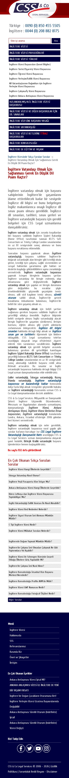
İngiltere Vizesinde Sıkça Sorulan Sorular (29, 156)
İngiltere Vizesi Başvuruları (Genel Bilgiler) (30, 64)
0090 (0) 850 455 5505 (42, 25)
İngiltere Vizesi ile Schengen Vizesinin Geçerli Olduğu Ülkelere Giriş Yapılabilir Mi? (31, 558)
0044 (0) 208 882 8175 (41, 31)
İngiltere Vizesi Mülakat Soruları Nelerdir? (29, 530)
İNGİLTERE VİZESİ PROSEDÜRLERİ (27, 52)
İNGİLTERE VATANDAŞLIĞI (22, 127)
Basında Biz (16, 651)
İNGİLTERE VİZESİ (19, 46)
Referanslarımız (18, 646)
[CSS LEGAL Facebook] (21, 748)
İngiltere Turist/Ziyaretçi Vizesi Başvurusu (30, 69)
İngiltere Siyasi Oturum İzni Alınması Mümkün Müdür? (31, 517)
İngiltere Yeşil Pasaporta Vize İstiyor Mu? (29, 481)
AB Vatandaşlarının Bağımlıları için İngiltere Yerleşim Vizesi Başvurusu (30, 85)
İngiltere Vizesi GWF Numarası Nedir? (27, 587)
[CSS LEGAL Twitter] (29, 748)
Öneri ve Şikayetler (19, 657)
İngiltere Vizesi (17, 630)
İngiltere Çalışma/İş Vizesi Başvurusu (27, 91)
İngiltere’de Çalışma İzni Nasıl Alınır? (26, 565)
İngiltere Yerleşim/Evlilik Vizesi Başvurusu (29, 78)
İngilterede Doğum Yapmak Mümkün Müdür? (30, 541)
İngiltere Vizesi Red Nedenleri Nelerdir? (28, 509)
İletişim (13, 662)
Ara (56, 40)
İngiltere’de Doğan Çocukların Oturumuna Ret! (33, 695)
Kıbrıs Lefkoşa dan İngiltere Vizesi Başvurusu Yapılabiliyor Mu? (31, 496)
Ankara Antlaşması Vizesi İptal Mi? (27, 679)
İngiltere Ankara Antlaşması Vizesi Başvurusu (31, 95)
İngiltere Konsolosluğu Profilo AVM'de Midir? (31, 581)
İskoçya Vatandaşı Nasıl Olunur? (24, 475)
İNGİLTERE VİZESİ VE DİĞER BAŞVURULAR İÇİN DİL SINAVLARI (33, 113)
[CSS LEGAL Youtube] (38, 748)
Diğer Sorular (15, 599)
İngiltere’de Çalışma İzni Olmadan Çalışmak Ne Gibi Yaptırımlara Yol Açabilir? (33, 549)
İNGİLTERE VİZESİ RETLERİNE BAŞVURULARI (29, 135)
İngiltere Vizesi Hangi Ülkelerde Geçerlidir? (30, 469)
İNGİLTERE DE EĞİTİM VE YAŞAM (26, 149)
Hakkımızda (15, 635)
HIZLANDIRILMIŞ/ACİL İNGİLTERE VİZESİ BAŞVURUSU (30, 103)
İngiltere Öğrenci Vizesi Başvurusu (26, 73)
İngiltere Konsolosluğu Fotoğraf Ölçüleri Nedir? (32, 593)
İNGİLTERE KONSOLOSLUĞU (23, 143)
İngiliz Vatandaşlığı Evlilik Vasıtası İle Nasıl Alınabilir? (34, 503)
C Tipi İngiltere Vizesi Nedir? (22, 524)
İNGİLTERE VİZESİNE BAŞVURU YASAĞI (29, 120)
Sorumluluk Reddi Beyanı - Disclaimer (38, 771)
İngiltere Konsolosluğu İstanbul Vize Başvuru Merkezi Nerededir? (31, 574)
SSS (11, 640)
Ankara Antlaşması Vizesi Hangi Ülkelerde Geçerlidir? (35, 487)
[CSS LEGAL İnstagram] (46, 748)
